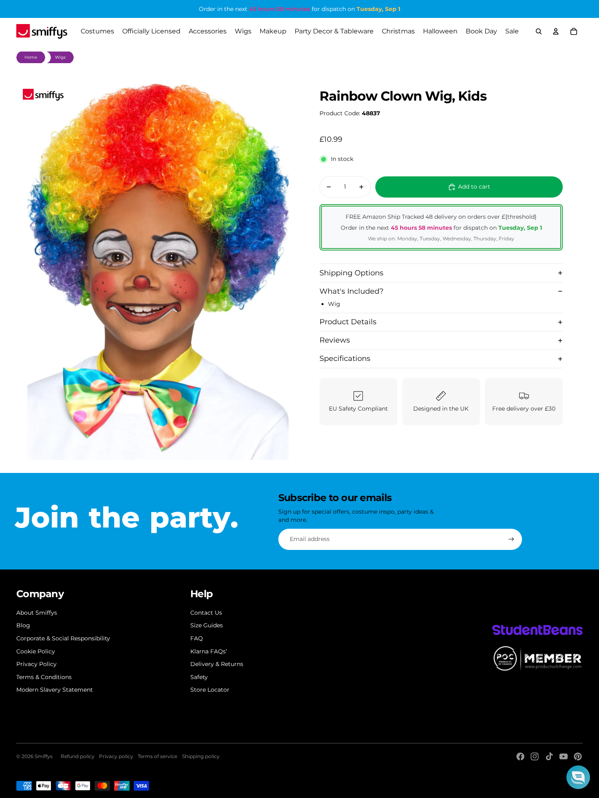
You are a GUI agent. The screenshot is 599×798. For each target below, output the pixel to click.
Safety (199, 677)
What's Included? (351, 290)
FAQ (196, 638)
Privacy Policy (36, 664)
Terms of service (157, 756)
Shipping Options (351, 272)
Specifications (344, 358)
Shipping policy (201, 756)
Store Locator (209, 689)
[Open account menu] (556, 31)
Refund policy (78, 756)
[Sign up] (511, 539)
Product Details (348, 321)
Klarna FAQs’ (208, 651)
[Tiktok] (549, 756)
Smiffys (44, 756)
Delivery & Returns (216, 664)
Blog (23, 625)
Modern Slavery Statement (54, 689)
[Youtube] (563, 756)
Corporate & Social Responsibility (63, 638)
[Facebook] (520, 756)
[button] (578, 777)
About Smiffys (36, 612)
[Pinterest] (578, 756)
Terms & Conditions (44, 677)
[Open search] (539, 31)
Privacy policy (116, 756)
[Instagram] (535, 756)
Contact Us (206, 612)
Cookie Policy (35, 651)
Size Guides (206, 625)
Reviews (334, 340)
